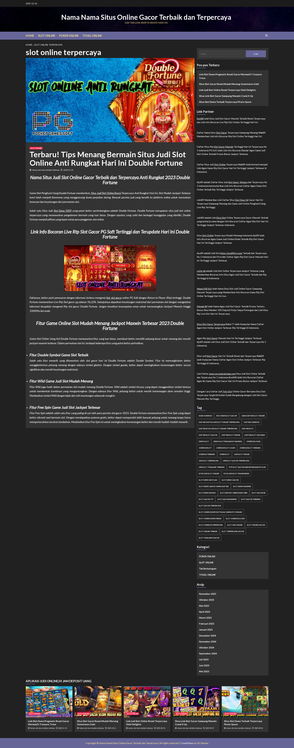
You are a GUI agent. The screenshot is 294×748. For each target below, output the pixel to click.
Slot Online (220, 164)
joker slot (224, 454)
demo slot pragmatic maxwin (227, 441)
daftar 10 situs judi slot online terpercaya (219, 422)
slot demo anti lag (208, 480)
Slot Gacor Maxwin (223, 146)
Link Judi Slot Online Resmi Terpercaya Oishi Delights (227, 90)
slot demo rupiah (207, 493)
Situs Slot (221, 217)
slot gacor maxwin (227, 499)
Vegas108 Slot (204, 288)
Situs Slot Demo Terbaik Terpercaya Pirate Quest (225, 101)
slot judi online (235, 525)
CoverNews (187, 743)
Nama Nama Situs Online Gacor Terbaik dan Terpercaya (146, 17)
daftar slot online (231, 435)
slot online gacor (256, 525)
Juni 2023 (204, 665)
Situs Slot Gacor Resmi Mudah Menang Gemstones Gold (229, 84)
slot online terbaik (208, 531)
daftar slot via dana (255, 435)
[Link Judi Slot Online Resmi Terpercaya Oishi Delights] (147, 701)
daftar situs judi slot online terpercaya (218, 429)
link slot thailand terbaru (212, 467)
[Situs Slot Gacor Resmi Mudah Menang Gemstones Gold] (98, 701)
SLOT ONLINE (46, 35)
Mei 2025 (204, 605)
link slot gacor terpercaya (236, 461)
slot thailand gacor (209, 538)
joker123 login (253, 441)
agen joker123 (205, 416)
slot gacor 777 (206, 499)
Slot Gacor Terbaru (237, 182)
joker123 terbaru (207, 454)
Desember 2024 (207, 635)
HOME (30, 35)
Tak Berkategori (207, 568)
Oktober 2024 (206, 647)
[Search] (266, 35)
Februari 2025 (206, 623)
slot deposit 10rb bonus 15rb (233, 493)
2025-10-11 (111, 728)
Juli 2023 (204, 659)
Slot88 (200, 118)
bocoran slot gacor (226, 416)
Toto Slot (227, 391)
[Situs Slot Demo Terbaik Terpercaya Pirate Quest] (245, 701)
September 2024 (208, 653)
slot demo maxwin (242, 486)
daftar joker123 (251, 422)
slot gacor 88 (258, 493)
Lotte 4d (201, 271)
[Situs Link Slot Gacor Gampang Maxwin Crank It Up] (196, 701)
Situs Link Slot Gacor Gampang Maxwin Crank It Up (226, 96)
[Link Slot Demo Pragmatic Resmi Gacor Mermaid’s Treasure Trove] (49, 701)
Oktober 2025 (206, 599)
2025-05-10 (160, 728)
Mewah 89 (202, 306)
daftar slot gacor (208, 435)
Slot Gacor (221, 132)
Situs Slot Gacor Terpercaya (211, 324)
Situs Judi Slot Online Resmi (106, 193)
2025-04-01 (258, 728)
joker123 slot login (225, 448)
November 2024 (207, 641)
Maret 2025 (205, 617)
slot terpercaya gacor (233, 531)
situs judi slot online (209, 473)
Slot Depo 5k (241, 200)
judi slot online (241, 454)
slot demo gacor (230, 480)
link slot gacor (114, 297)
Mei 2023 (204, 671)
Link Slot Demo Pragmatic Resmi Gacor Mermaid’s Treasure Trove (230, 76)
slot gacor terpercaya (210, 506)
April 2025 (204, 611)
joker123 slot (205, 448)
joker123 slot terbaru (250, 448)
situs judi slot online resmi (236, 473)
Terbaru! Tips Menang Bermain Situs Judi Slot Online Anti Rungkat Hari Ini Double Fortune (108, 158)
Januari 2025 (206, 629)
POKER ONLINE (69, 35)
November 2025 (207, 593)
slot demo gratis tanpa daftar (214, 486)
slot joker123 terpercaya (211, 525)
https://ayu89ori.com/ (231, 253)
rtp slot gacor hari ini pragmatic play (247, 467)
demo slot (204, 441)
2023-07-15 (68, 170)
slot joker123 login (235, 518)
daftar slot (248, 429)
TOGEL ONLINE (92, 35)
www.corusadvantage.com (222, 373)
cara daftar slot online (253, 416)
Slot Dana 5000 (63, 210)
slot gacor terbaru (250, 499)
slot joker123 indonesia (210, 518)
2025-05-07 (209, 728)
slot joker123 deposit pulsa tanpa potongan (220, 512)
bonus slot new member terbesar (46, 170)
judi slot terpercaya (209, 461)
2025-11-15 (62, 728)
